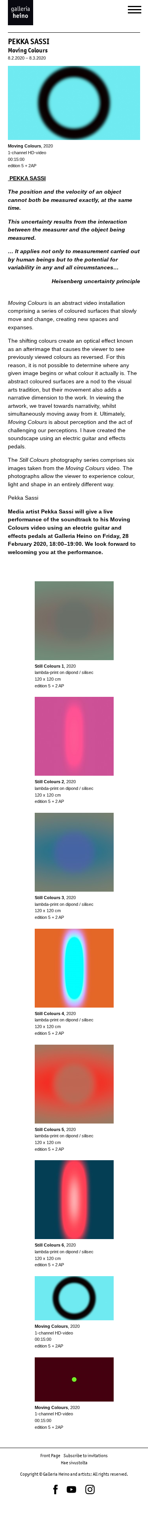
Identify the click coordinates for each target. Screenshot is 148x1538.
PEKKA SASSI (27, 178)
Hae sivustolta (74, 1462)
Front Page (50, 1455)
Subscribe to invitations (86, 1455)
